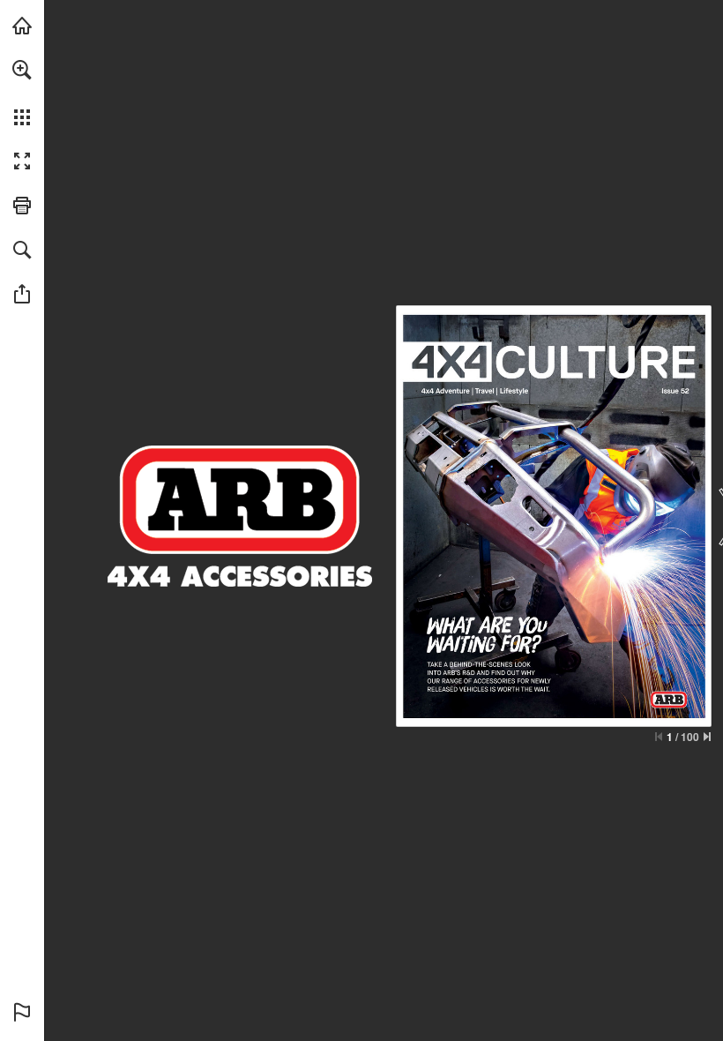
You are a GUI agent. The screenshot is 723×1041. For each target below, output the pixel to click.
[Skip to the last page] (707, 736)
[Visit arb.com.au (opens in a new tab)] (22, 26)
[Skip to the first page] (658, 736)
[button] (22, 70)
